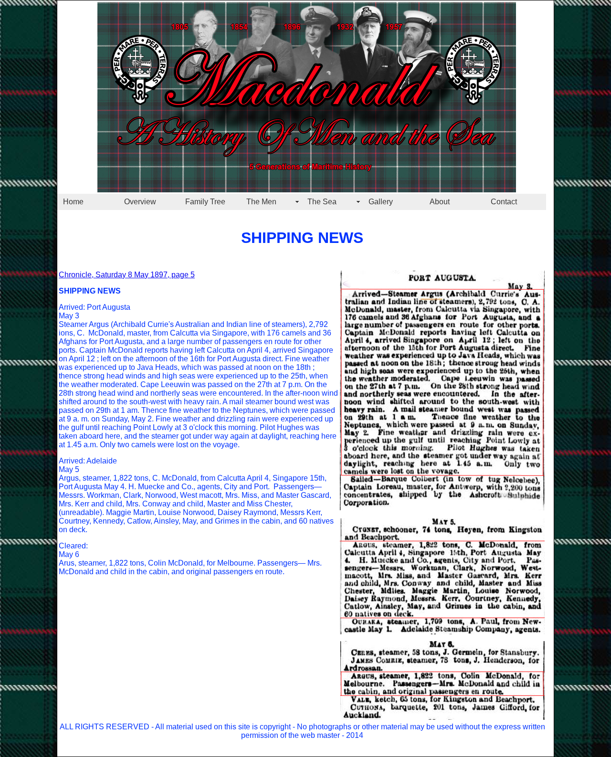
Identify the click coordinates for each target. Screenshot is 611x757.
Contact (504, 202)
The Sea (322, 202)
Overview (140, 202)
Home (73, 202)
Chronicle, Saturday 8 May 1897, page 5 (127, 275)
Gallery (381, 202)
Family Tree (205, 202)
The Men (261, 202)
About (440, 202)
